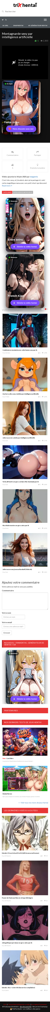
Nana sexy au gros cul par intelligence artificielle (18, 438)
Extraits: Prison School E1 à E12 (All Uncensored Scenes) (20, 853)
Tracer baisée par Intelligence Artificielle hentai (18, 482)
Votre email (7, 622)
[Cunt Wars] (25, 742)
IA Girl (5, 25)
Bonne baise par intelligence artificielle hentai (18, 569)
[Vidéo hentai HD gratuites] (25, 5)
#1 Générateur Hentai (37, 25)
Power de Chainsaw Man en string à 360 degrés (17, 898)
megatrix (34, 177)
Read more (6, 186)
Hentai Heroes (7, 794)
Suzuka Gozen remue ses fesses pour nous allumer (19, 350)
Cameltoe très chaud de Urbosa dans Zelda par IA (19, 525)
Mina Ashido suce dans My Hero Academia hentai (19, 394)
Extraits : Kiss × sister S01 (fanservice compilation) (18, 987)
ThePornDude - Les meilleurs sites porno (26, 1009)
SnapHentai (18, 25)
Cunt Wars (8, 758)
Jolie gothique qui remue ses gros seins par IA (17, 943)
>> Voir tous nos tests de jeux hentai (33, 803)
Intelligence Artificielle (22, 192)
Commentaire (8, 590)
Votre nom (6, 613)
